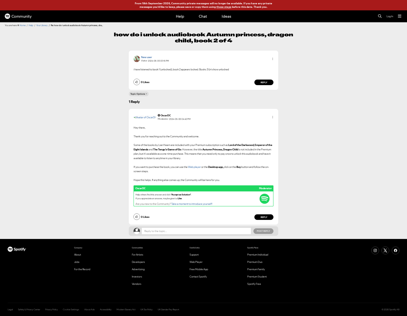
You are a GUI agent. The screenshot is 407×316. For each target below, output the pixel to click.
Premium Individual (257, 254)
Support (194, 254)
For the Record (82, 269)
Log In (389, 16)
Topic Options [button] (137, 93)
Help (180, 16)
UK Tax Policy (146, 309)
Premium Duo (254, 262)
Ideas (226, 16)
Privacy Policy (51, 309)
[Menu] (399, 16)
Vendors (136, 284)
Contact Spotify (198, 276)
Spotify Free (254, 284)
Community (21, 16)
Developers (138, 262)
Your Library (42, 25)
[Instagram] (375, 250)
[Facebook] (395, 250)
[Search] (380, 16)
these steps (223, 7)
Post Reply (263, 231)
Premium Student (257, 276)
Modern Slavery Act (126, 309)
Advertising (138, 269)
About (77, 254)
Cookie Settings (71, 309)
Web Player (196, 262)
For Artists (137, 254)
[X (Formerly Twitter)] (385, 250)
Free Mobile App (199, 269)
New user (146, 57)
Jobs (76, 262)
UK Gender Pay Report (168, 309)
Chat (203, 16)
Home (23, 25)
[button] (272, 58)
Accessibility (106, 309)
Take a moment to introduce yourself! (191, 204)
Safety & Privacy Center (29, 309)
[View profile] (137, 58)
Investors (137, 276)
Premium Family (256, 269)
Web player (194, 167)
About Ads (89, 309)
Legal (10, 309)
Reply (264, 82)
